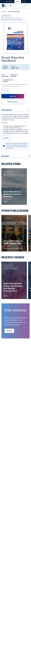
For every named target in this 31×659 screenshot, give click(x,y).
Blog (24, 1)
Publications (4, 11)
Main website (9, 1)
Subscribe (9, 330)
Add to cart (13, 96)
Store (17, 1)
